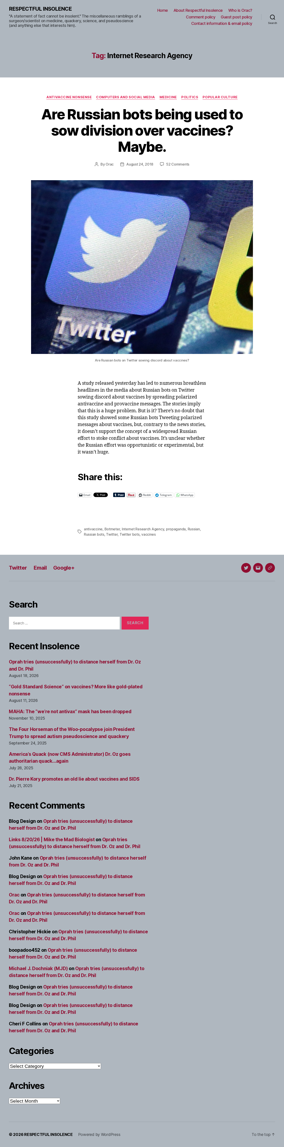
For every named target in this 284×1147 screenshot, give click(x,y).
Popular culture (220, 97)
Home (162, 10)
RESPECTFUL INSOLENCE (40, 9)
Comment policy (200, 17)
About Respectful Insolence (198, 10)
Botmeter (112, 529)
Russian (194, 529)
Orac (110, 164)
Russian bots (94, 534)
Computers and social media (125, 97)
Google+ (64, 568)
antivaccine (93, 529)
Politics (189, 97)
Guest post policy (236, 17)
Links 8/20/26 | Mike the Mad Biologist (52, 839)
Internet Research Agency (143, 529)
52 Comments (177, 164)
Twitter (112, 534)
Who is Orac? (240, 10)
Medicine (168, 97)
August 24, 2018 (139, 164)
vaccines (148, 534)
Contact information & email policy (221, 23)
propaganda (176, 529)
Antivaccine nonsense (69, 97)
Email (40, 568)
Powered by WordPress (99, 1134)
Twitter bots (130, 534)
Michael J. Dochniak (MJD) (38, 968)
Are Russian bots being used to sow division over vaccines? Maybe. (142, 130)
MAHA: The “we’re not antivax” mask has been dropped (70, 711)
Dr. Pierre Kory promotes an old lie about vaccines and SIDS (74, 779)
